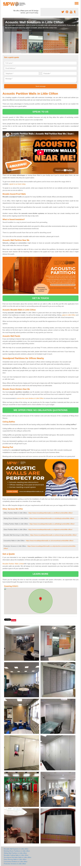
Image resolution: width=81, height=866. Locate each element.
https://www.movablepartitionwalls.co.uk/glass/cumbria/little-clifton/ (50, 529)
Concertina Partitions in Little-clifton (15, 861)
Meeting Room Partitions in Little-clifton (17, 851)
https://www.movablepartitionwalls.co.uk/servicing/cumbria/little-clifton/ (53, 535)
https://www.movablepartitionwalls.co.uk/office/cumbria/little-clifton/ (50, 513)
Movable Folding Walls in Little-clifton (16, 855)
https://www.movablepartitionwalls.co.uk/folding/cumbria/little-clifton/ (52, 524)
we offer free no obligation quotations (41, 410)
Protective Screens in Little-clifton (15, 864)
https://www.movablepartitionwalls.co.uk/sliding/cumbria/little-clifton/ (51, 518)
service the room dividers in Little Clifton (30, 398)
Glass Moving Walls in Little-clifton (15, 859)
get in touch (40, 298)
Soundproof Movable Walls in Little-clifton (17, 857)
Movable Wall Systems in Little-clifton (16, 849)
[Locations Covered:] (3, 3)
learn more (40, 574)
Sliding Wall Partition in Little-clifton (15, 853)
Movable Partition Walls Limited (13, 564)
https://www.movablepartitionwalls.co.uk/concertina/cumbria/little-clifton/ (49, 540)
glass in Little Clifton (69, 315)
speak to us (40, 111)
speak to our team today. (17, 184)
